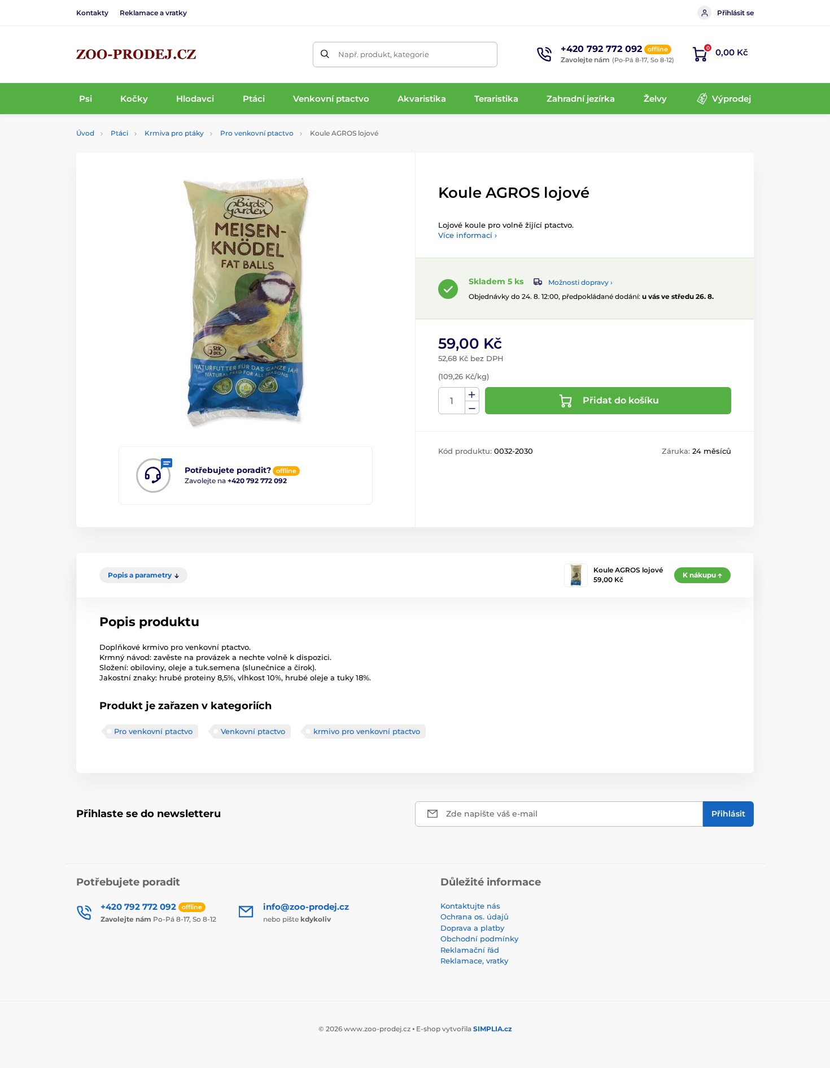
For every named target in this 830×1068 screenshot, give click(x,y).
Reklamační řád (469, 949)
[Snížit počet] (472, 408)
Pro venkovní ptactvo (257, 133)
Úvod (85, 133)
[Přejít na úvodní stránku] (136, 54)
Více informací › (467, 235)
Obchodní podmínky (479, 938)
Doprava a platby (472, 927)
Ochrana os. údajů (474, 916)
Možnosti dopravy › (580, 282)
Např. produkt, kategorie (383, 54)
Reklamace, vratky (474, 960)
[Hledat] (325, 54)
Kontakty (92, 12)
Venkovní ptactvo (253, 731)
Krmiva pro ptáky (174, 133)
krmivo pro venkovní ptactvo (366, 731)
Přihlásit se (735, 12)
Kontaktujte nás (470, 905)
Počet (452, 401)
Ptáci (119, 133)
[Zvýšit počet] (472, 394)
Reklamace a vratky (153, 12)
